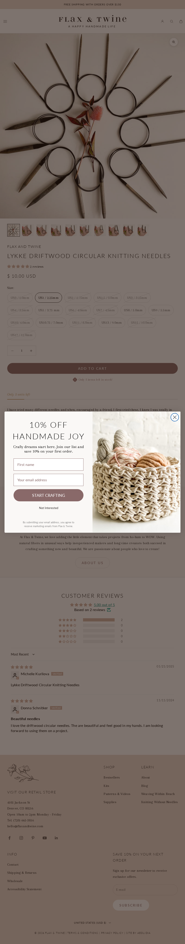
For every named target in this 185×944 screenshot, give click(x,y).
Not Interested (48, 508)
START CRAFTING (48, 495)
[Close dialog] (175, 417)
